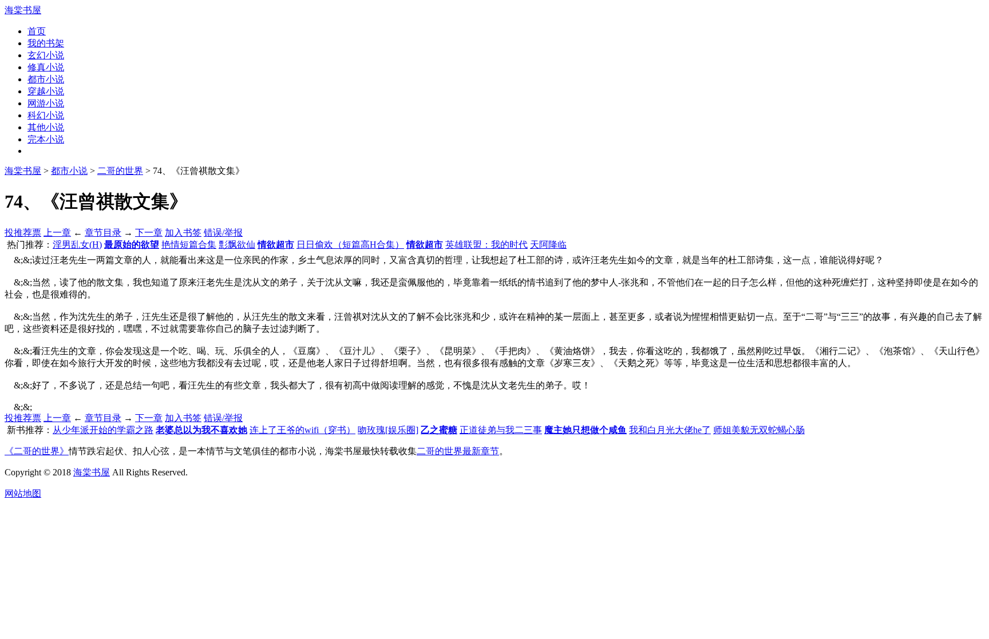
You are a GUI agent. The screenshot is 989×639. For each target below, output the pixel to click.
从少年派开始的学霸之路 (103, 430)
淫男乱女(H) (77, 244)
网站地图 (23, 493)
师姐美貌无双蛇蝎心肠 (759, 430)
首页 (36, 31)
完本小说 (45, 139)
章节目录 (103, 232)
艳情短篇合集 (188, 244)
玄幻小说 (45, 55)
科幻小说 (45, 115)
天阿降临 (548, 244)
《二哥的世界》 (37, 451)
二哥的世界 (120, 171)
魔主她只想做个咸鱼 (585, 430)
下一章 (149, 232)
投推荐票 (23, 232)
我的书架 (45, 43)
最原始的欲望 (131, 244)
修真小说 (45, 67)
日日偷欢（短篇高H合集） (350, 244)
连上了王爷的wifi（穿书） (302, 430)
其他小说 (45, 127)
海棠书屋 (23, 10)
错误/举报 (223, 232)
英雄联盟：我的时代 (486, 244)
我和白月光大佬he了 (670, 430)
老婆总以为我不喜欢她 (201, 430)
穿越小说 (45, 91)
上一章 (57, 232)
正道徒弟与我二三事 (501, 430)
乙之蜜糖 (439, 430)
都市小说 (45, 79)
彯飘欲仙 (237, 244)
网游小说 (45, 103)
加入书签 (183, 232)
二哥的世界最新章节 (458, 451)
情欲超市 (276, 244)
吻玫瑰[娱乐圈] (388, 430)
